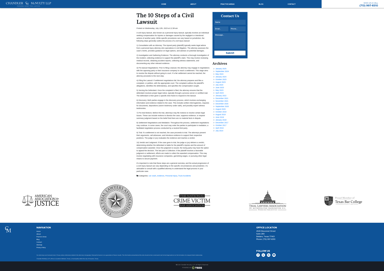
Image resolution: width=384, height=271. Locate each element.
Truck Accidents (184, 176)
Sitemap (39, 245)
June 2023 (220, 88)
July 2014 (219, 131)
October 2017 (221, 125)
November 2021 (222, 101)
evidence (160, 176)
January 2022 (221, 96)
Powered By (186, 267)
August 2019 (221, 115)
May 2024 (219, 74)
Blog (261, 4)
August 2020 (221, 109)
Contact (292, 4)
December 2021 (222, 98)
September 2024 (222, 71)
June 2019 (220, 117)
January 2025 (221, 69)
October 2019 (221, 112)
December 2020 (222, 104)
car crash (152, 176)
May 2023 (219, 90)
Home (163, 4)
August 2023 (221, 82)
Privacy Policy (41, 247)
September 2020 (222, 106)
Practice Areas (227, 4)
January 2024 (221, 77)
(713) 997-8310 (369, 4)
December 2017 (222, 123)
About (193, 4)
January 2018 (221, 120)
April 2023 (220, 93)
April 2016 (220, 128)
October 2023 (221, 79)
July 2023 (219, 85)
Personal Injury (171, 176)
